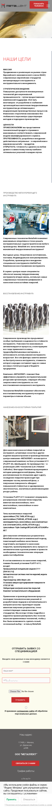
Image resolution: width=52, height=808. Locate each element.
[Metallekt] (14, 5)
